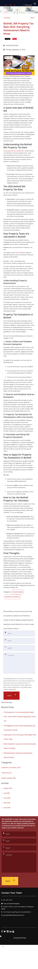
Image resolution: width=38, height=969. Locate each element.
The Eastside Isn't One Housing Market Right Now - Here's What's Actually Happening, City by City (20, 716)
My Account (28, 5)
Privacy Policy (12, 689)
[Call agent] (2, 5)
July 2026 (7, 793)
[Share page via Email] (14, 5)
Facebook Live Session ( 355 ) (11, 768)
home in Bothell (19, 252)
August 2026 (8, 788)
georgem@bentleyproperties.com (13, 915)
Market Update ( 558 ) (9, 778)
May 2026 (7, 803)
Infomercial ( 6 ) (7, 773)
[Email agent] (10, 5)
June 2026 (7, 798)
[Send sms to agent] (6, 5)
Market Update (18, 592)
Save (15, 39)
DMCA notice (19, 967)
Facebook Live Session (12, 597)
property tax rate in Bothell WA (15, 151)
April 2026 (7, 808)
